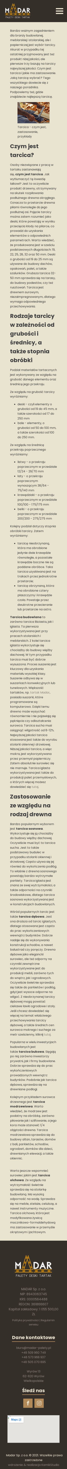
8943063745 (36, 1294)
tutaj (35, 787)
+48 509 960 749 (33, 1352)
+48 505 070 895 (33, 1362)
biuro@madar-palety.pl (33, 1348)
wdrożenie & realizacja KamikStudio (33, 1465)
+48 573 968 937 (34, 1357)
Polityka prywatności (25, 1320)
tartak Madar (40, 692)
